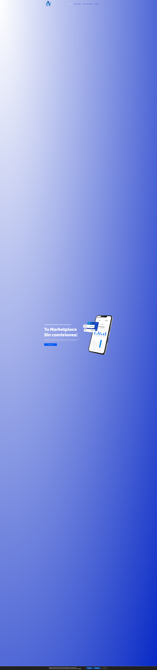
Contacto (97, 4)
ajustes (79, 668)
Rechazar (97, 668)
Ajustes (104, 668)
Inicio (70, 4)
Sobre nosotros (77, 4)
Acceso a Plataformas (88, 4)
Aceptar (89, 668)
